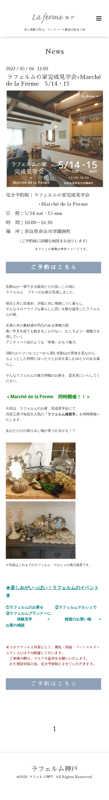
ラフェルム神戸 (54, 769)
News (54, 51)
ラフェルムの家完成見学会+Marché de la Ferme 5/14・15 (53, 80)
